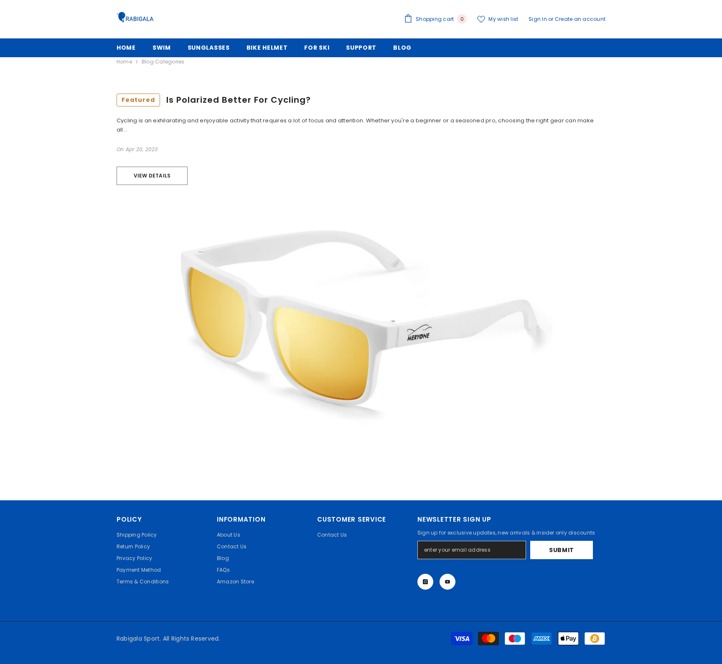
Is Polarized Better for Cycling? (216, 100)
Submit (561, 550)
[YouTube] (447, 582)
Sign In (538, 19)
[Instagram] (425, 582)
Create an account (580, 19)
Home (124, 61)
